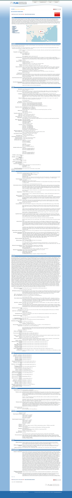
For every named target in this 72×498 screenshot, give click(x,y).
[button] (44, 31)
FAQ (50, 2)
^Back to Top (13, 86)
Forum (56, 2)
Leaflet (50, 41)
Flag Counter (18, 3)
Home (35, 2)
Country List (43, 2)
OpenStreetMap (54, 41)
